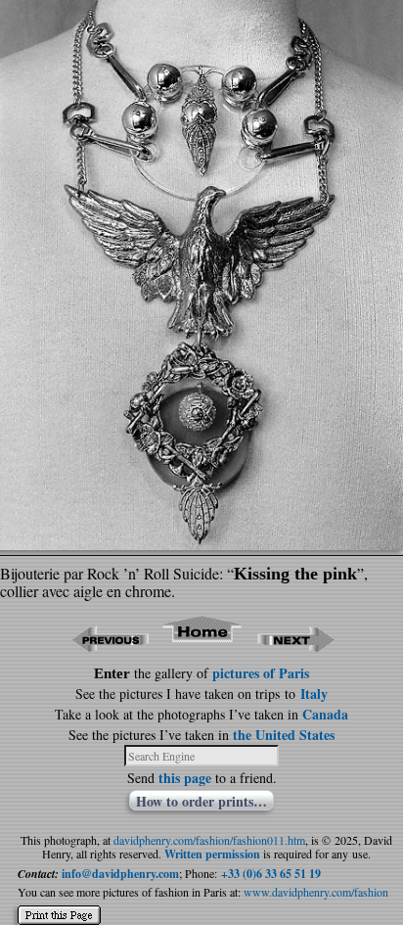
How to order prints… (201, 800)
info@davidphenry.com (120, 873)
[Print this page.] (59, 907)
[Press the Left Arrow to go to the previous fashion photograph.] (110, 645)
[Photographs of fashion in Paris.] (203, 645)
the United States (284, 734)
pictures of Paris (260, 673)
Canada (325, 714)
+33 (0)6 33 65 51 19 (271, 873)
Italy (314, 693)
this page (184, 777)
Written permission (212, 854)
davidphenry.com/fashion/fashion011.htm (209, 840)
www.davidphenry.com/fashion (316, 892)
